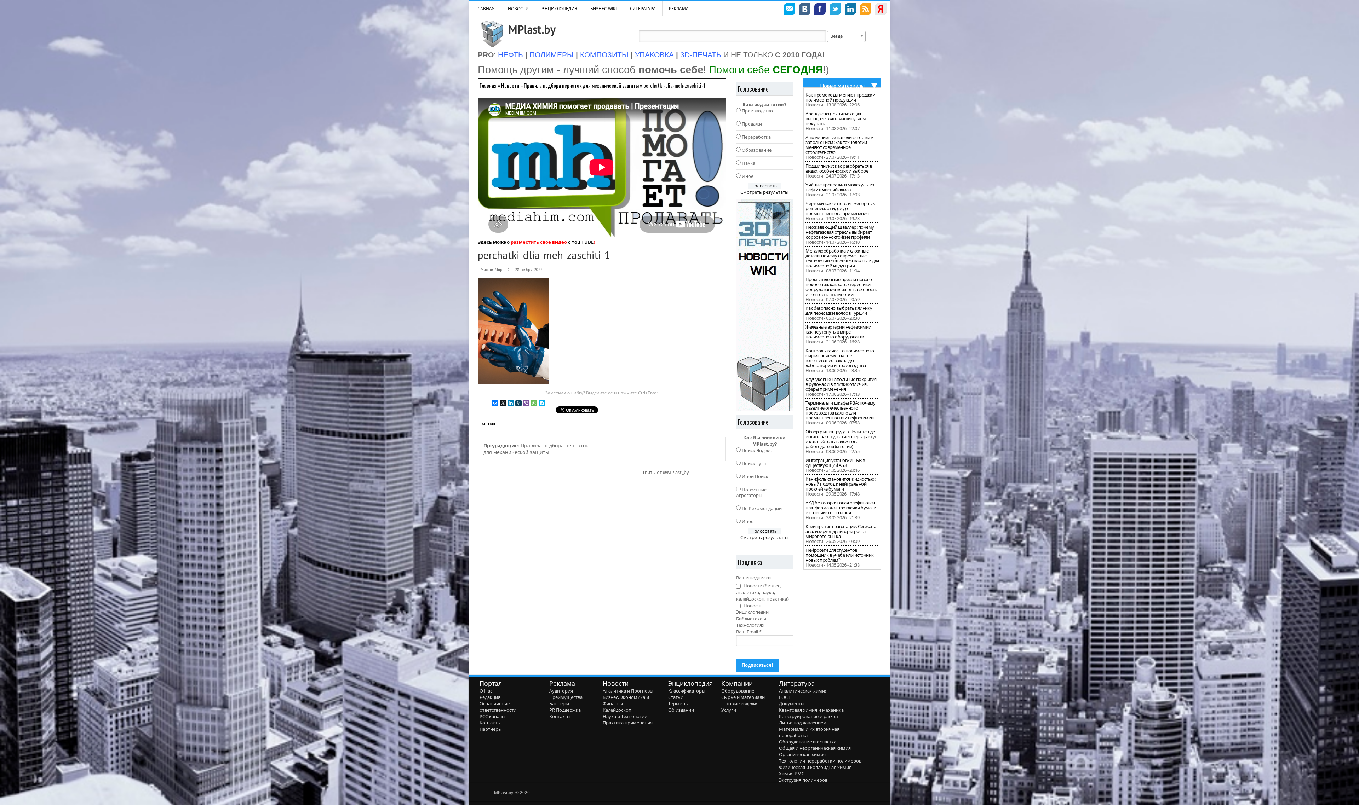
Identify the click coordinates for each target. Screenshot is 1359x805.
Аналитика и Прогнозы (628, 691)
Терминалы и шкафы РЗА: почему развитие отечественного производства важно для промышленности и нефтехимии (840, 410)
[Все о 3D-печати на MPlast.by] (764, 305)
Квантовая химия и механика (811, 710)
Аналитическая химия (803, 691)
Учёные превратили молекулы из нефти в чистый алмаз (839, 187)
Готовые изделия (739, 703)
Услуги (728, 710)
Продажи (752, 124)
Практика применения (628, 722)
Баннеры (559, 703)
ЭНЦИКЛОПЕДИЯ (559, 9)
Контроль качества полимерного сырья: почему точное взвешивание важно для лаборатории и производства (839, 358)
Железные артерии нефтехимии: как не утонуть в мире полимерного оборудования (838, 332)
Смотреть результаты (764, 192)
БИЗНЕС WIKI (603, 9)
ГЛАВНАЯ (485, 9)
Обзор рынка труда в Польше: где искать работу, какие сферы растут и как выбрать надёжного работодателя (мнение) (841, 439)
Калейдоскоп (617, 710)
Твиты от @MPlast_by (665, 472)
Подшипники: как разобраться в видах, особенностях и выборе (838, 168)
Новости (518, 9)
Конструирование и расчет (808, 716)
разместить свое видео (539, 242)
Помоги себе (766, 69)
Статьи (675, 697)
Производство (757, 111)
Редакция (490, 697)
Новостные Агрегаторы (751, 492)
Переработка (756, 137)
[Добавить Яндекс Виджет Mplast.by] (881, 10)
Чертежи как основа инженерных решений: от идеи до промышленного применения (840, 208)
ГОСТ (784, 697)
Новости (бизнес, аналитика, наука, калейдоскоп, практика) (762, 592)
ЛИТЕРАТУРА (643, 9)
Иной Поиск (755, 476)
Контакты (490, 722)
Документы (791, 703)
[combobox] (846, 36)
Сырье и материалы (743, 697)
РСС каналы (492, 716)
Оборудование (737, 691)
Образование (757, 150)
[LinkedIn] (511, 403)
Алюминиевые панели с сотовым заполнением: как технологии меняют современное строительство (839, 144)
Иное (747, 176)
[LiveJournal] (518, 403)
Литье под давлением (803, 722)
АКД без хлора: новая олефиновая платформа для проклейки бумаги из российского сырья (840, 507)
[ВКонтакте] (495, 403)
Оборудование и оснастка (807, 742)
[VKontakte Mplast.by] (804, 10)
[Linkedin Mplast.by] (850, 10)
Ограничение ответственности (498, 706)
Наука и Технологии (625, 716)
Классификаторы (686, 691)
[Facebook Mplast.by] (820, 10)
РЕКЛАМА (679, 9)
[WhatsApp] (534, 403)
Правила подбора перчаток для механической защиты (581, 85)
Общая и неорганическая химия (815, 748)
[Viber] (526, 403)
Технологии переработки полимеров (820, 761)
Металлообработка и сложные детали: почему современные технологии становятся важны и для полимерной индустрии (842, 258)
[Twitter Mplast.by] (835, 10)
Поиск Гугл (754, 463)
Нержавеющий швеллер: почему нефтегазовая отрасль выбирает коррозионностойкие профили (839, 232)
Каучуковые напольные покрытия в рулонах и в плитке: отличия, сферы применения (841, 384)
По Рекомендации (762, 508)
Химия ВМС (791, 773)
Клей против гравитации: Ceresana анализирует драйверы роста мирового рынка (840, 531)
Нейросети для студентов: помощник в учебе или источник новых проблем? (839, 555)
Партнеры (491, 729)
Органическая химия (802, 754)
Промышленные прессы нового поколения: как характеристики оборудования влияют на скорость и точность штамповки (841, 286)
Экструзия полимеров (803, 780)
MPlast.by (532, 29)
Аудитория (561, 691)
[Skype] (542, 403)
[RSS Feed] (865, 10)
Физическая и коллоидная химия (815, 767)
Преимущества (566, 697)
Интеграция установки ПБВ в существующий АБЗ (835, 462)
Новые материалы (842, 85)
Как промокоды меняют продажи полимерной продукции (840, 97)
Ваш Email (749, 632)
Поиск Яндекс (757, 450)
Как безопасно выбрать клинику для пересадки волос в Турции (838, 310)
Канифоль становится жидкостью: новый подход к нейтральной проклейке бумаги (840, 484)
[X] (503, 403)
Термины (678, 703)
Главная (488, 85)
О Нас (486, 691)
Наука (748, 163)
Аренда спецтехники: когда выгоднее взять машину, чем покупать (835, 118)
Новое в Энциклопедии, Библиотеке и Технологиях (753, 615)
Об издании (681, 710)
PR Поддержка (565, 710)
